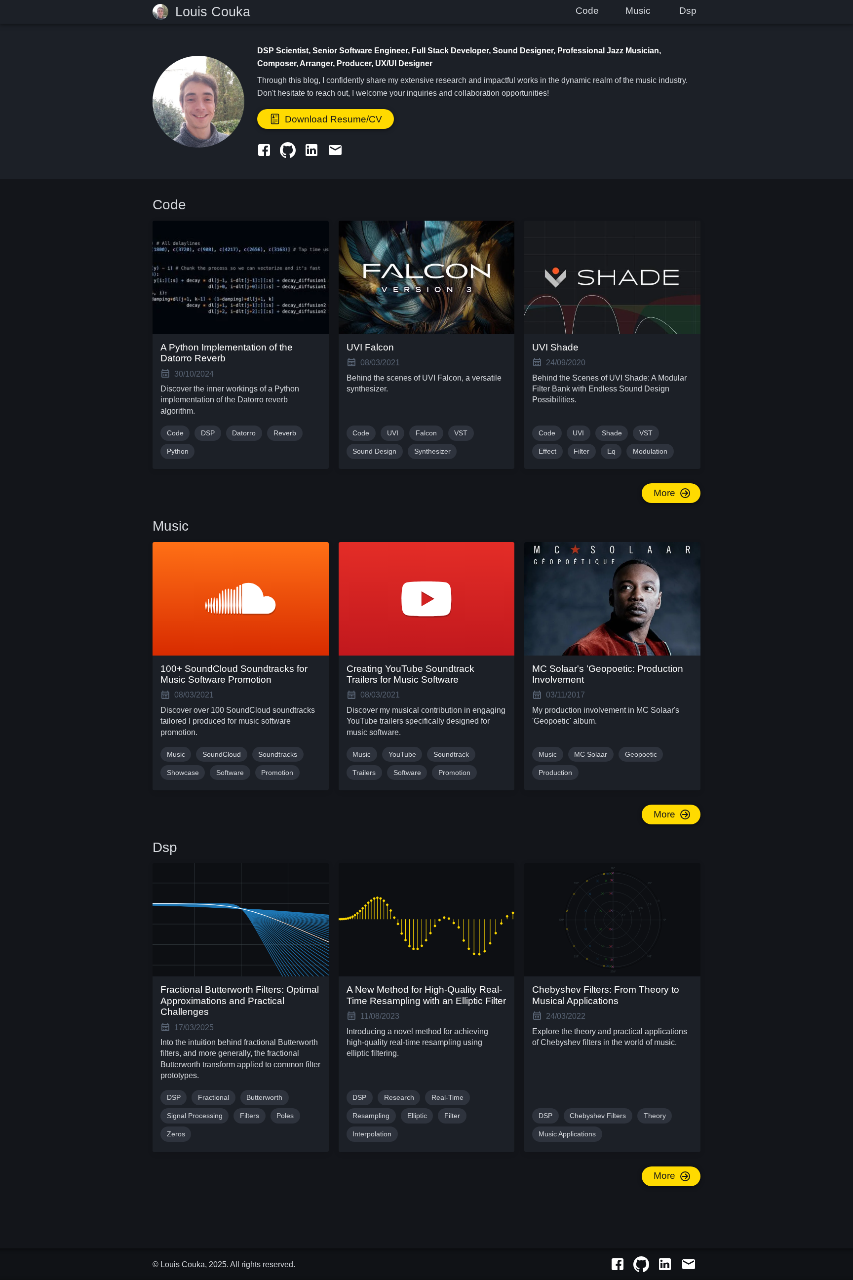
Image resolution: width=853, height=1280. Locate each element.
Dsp (688, 10)
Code (587, 10)
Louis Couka (212, 11)
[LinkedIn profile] (311, 148)
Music (638, 10)
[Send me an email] (335, 148)
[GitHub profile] (288, 148)
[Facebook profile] (264, 148)
